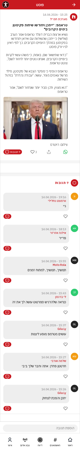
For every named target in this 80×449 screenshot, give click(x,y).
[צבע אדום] (25, 440)
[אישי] (10, 440)
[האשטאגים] (55, 440)
